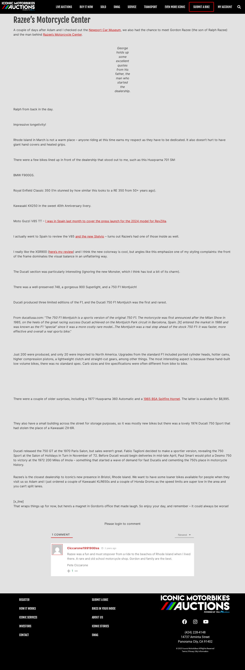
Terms (184, 651)
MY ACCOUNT (225, 7)
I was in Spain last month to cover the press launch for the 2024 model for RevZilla (105, 221)
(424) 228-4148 (195, 632)
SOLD (103, 7)
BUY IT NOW (86, 7)
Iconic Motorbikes (190, 648)
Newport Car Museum (105, 30)
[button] (239, 7)
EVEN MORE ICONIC (175, 7)
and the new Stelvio (89, 236)
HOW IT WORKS (27, 608)
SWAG (117, 7)
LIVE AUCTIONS (64, 7)
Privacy (191, 651)
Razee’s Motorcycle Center (62, 34)
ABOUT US (97, 617)
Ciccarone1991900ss (83, 548)
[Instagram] (195, 621)
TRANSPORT (150, 7)
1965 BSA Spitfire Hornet (162, 399)
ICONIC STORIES (100, 626)
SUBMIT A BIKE (201, 7)
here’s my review (61, 252)
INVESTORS (25, 626)
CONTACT (24, 635)
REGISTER (24, 600)
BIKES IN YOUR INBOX (103, 608)
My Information (201, 651)
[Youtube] (206, 621)
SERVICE (132, 7)
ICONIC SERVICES (28, 617)
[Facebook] (184, 621)
